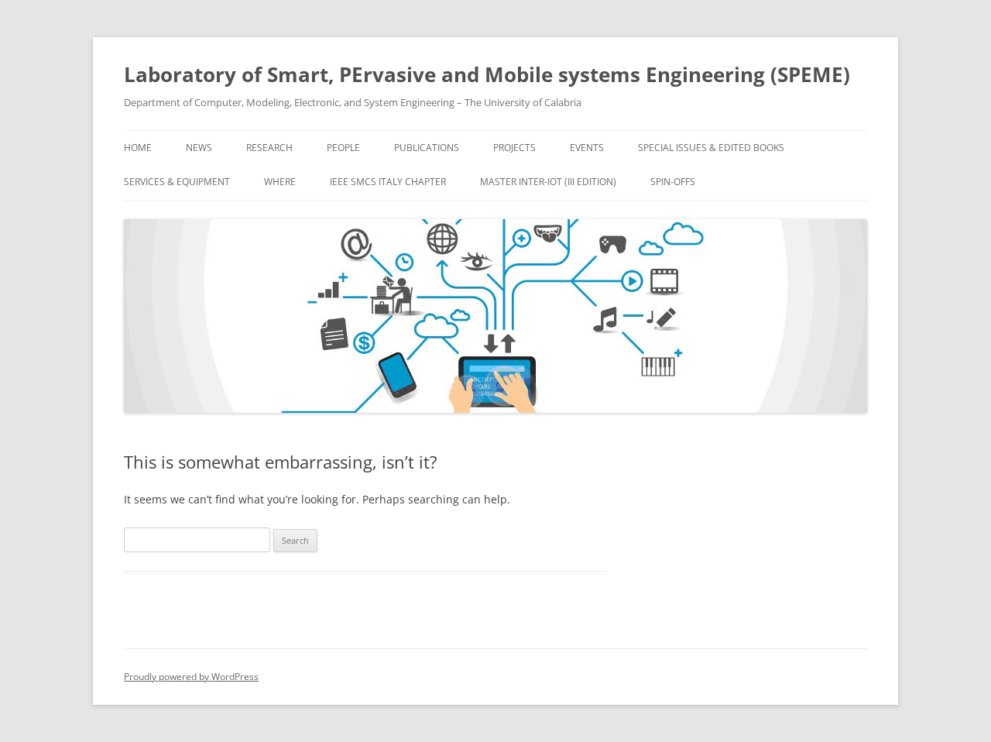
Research (269, 147)
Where (280, 181)
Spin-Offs (672, 181)
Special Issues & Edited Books (711, 147)
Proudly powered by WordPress (191, 676)
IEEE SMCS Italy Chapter (388, 181)
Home (138, 147)
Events (587, 147)
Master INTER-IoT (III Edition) (548, 181)
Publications (426, 147)
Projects (514, 147)
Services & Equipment (177, 181)
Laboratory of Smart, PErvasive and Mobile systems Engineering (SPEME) (487, 74)
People (343, 147)
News (199, 147)
